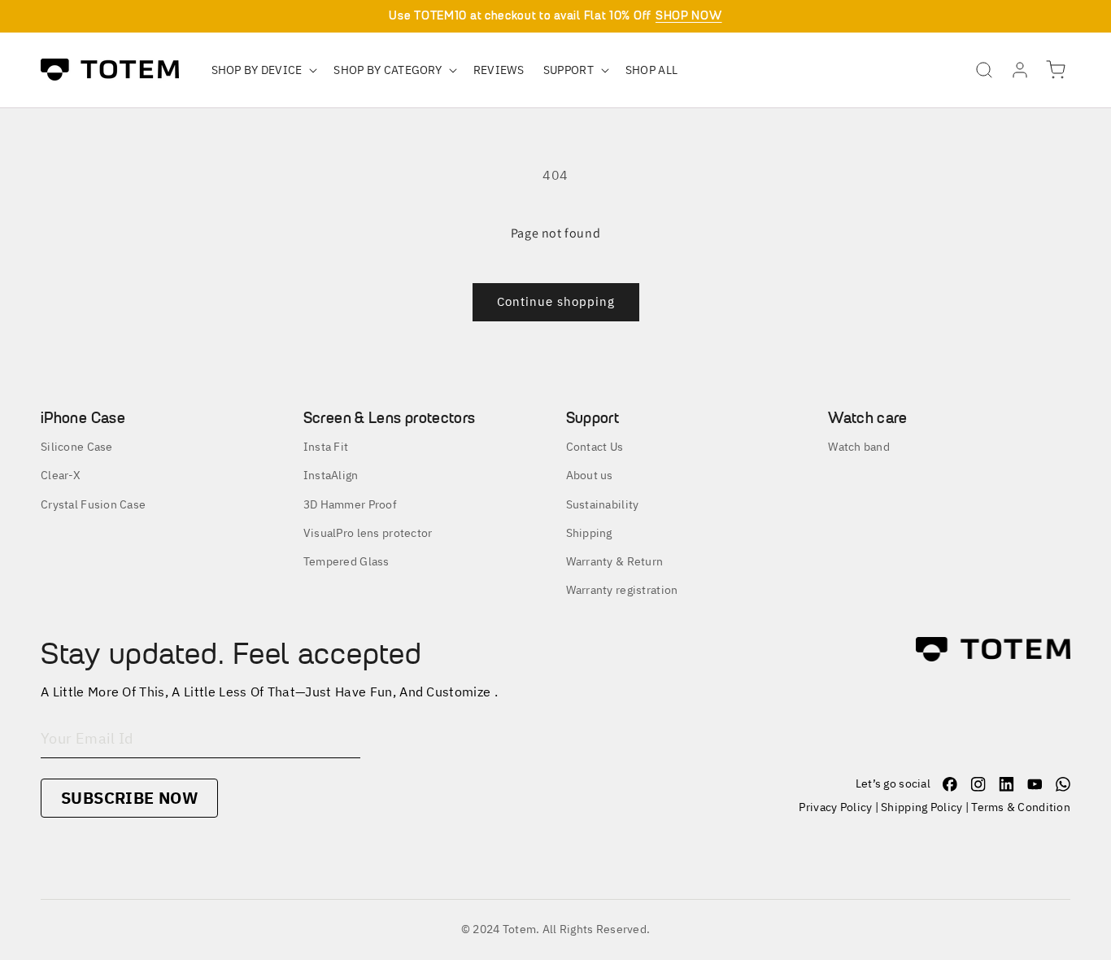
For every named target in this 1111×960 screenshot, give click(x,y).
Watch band (859, 446)
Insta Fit (326, 446)
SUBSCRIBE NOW (129, 798)
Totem (519, 929)
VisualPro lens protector (368, 533)
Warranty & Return (615, 561)
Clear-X (61, 475)
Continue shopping (556, 301)
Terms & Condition (1020, 807)
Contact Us (595, 446)
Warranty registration (622, 590)
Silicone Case (77, 446)
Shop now (689, 15)
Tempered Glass (346, 561)
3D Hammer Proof (350, 504)
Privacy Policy (835, 807)
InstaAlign (331, 475)
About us (589, 475)
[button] (263, 70)
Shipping (589, 533)
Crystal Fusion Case (93, 504)
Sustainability (602, 504)
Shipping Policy (921, 807)
